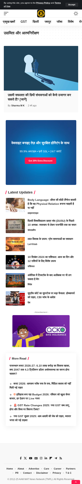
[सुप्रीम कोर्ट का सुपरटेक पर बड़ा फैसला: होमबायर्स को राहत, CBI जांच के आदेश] (15, 298)
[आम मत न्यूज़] (41, 14)
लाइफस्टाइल (33, 213)
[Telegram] (56, 458)
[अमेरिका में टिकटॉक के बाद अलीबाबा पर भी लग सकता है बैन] (15, 280)
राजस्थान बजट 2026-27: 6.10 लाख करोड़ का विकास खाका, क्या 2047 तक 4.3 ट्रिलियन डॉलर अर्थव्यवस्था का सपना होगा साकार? (40, 369)
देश (29, 302)
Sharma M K (18, 105)
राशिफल (31, 266)
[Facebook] (21, 458)
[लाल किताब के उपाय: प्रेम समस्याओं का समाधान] (15, 244)
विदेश (30, 284)
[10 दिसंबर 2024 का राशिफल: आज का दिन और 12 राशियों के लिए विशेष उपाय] (15, 262)
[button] (71, 5)
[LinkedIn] (46, 458)
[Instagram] (41, 458)
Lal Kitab (32, 244)
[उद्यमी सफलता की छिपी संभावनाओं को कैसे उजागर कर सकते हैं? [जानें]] (41, 68)
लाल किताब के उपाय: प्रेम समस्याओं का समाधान (50, 238)
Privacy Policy (43, 3)
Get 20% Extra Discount (40, 161)
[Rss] (60, 458)
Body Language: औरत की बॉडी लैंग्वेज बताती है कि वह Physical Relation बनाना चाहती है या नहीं (52, 203)
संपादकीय (32, 230)
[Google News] (36, 458)
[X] (25, 458)
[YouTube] (30, 458)
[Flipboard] (50, 458)
